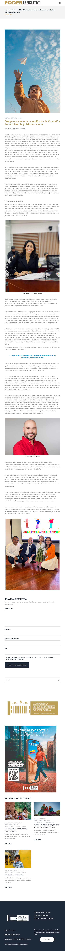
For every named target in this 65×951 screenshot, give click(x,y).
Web (6, 648)
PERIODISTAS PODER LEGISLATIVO (16, 872)
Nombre (8, 629)
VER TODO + (47, 939)
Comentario (9, 608)
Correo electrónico (12, 639)
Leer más (8, 843)
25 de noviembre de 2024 (13, 823)
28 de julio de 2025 (11, 118)
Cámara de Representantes (42, 912)
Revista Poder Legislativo (44, 822)
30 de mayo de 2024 (40, 818)
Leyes (35, 820)
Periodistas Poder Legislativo (16, 826)
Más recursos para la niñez (14, 875)
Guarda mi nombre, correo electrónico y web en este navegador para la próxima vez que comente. (30, 658)
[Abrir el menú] (59, 3)
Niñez (21, 10)
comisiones (13, 10)
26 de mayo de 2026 (11, 870)
